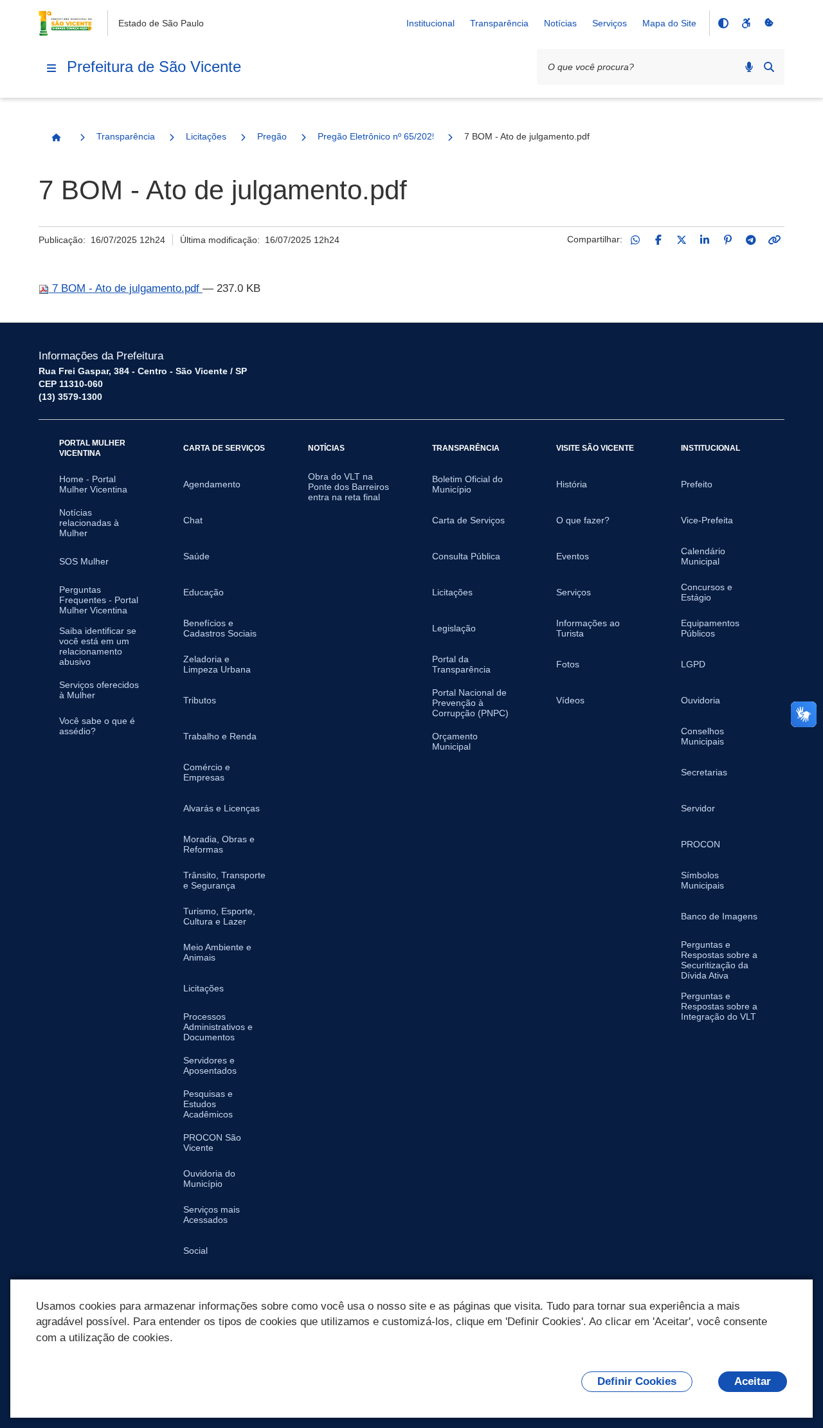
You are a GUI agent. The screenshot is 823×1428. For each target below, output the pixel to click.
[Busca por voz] (749, 67)
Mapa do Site (669, 23)
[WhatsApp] (635, 240)
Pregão (272, 136)
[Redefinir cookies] (769, 23)
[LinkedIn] (704, 240)
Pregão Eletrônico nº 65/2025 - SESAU (375, 136)
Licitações (206, 136)
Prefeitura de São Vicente (154, 66)
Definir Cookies (636, 1381)
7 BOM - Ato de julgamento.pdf (126, 288)
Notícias (560, 23)
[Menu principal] (51, 68)
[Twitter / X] (681, 240)
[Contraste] (722, 23)
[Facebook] (658, 240)
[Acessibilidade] (746, 23)
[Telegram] (751, 240)
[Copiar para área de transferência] (774, 240)
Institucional (430, 23)
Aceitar (752, 1381)
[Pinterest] (728, 240)
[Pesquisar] (769, 67)
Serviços (609, 23)
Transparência (499, 23)
